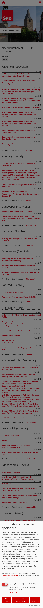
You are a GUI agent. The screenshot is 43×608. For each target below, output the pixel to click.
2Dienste (13, 592)
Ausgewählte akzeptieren (20, 600)
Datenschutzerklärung (10, 575)
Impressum (9, 578)
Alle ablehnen (6, 600)
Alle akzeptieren (35, 600)
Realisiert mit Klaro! (34, 605)
